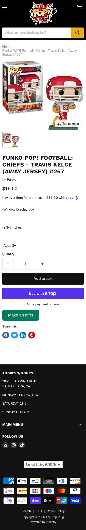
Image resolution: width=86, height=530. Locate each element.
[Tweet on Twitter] (14, 335)
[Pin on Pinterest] (31, 335)
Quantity (8, 254)
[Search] (77, 33)
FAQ (39, 511)
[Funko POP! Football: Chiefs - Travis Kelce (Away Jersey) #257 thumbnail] (11, 139)
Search (26, 511)
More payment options (43, 304)
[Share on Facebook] (5, 335)
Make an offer (20, 317)
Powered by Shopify (43, 522)
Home (6, 47)
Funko (11, 179)
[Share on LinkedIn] (22, 335)
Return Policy (56, 511)
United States (41, 464)
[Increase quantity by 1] (42, 263)
